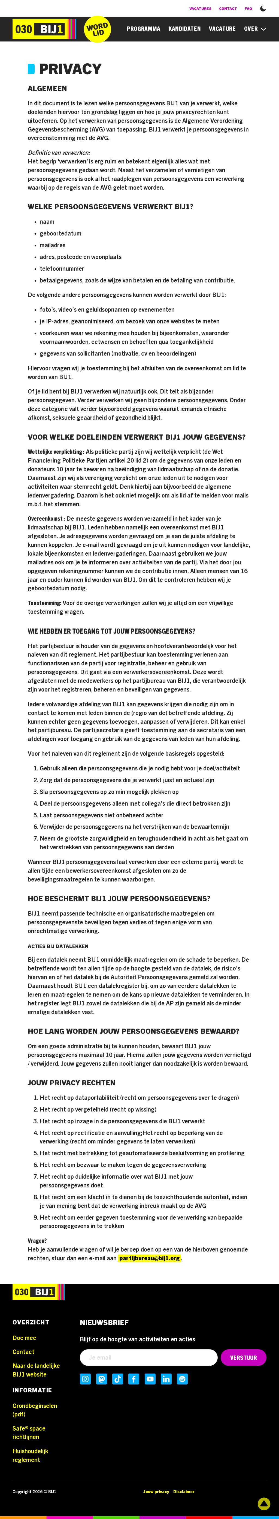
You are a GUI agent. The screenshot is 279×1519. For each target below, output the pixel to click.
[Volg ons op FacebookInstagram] (133, 1379)
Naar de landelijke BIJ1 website (36, 1370)
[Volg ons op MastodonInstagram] (101, 1379)
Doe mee (24, 1338)
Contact (228, 9)
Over (251, 29)
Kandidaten (185, 29)
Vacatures (200, 9)
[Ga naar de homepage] (44, 29)
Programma (143, 29)
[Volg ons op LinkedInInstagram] (166, 1379)
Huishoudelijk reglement (30, 1455)
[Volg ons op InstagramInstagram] (85, 1379)
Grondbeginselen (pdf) (35, 1410)
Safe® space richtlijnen (29, 1433)
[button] (263, 8)
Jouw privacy (156, 1492)
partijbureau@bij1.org (149, 1258)
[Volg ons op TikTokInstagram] (117, 1379)
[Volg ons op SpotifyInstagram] (182, 1379)
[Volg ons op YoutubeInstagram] (150, 1379)
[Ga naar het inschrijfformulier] (97, 29)
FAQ (248, 9)
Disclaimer (184, 1492)
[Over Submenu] (263, 29)
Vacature (222, 29)
